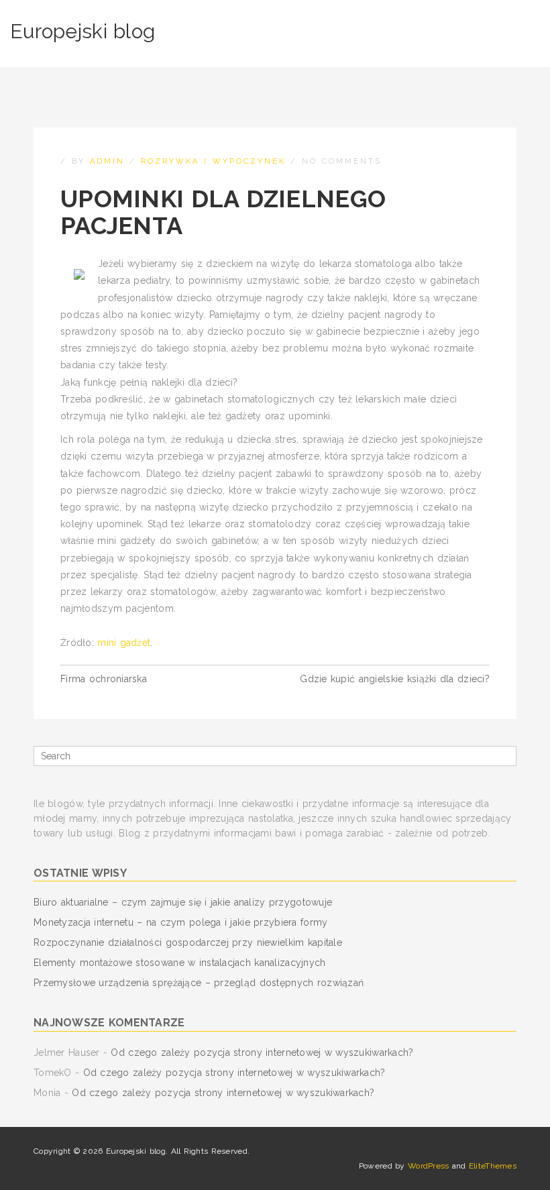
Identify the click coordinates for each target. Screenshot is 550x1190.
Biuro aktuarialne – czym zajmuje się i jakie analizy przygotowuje (183, 902)
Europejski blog (82, 31)
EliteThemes (492, 1166)
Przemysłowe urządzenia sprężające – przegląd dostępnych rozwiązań (199, 982)
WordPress (428, 1166)
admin (107, 161)
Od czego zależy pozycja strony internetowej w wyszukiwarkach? (262, 1052)
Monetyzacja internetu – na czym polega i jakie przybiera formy (180, 922)
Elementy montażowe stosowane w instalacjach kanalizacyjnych (180, 962)
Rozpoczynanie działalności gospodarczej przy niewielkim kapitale (188, 942)
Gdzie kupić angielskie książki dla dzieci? (395, 678)
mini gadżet (123, 642)
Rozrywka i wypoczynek (213, 161)
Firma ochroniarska (103, 678)
